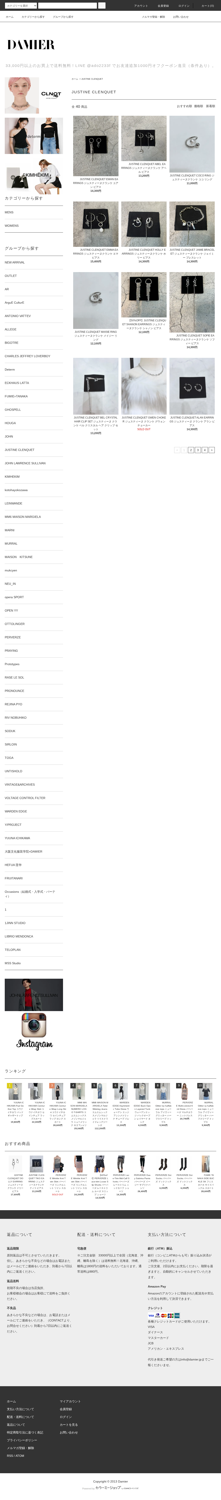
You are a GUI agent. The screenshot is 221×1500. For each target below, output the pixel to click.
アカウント (141, 5)
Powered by (88, 1488)
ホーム (10, 16)
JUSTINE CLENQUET (92, 79)
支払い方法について (20, 1409)
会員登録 (163, 5)
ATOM (20, 1455)
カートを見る (69, 1424)
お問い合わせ (181, 16)
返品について (16, 1424)
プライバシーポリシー (22, 1440)
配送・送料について (20, 1417)
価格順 (198, 106)
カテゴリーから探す (33, 16)
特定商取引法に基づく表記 (25, 1432)
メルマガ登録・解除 (153, 16)
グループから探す (63, 16)
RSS (10, 1455)
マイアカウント (70, 1401)
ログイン (184, 5)
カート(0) (208, 5)
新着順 (210, 106)
